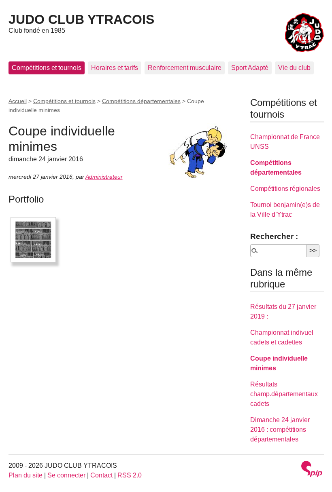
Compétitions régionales (285, 188)
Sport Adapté (249, 67)
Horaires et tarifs (114, 67)
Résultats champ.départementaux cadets (284, 394)
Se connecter (66, 475)
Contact (101, 475)
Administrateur (104, 176)
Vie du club (294, 67)
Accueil (18, 101)
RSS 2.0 (129, 475)
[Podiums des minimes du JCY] (33, 239)
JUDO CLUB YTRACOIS (81, 19)
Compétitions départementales (141, 101)
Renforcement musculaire (184, 67)
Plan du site (26, 475)
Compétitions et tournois (46, 67)
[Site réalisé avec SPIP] (312, 470)
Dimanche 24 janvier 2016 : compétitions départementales (280, 429)
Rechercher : (274, 236)
